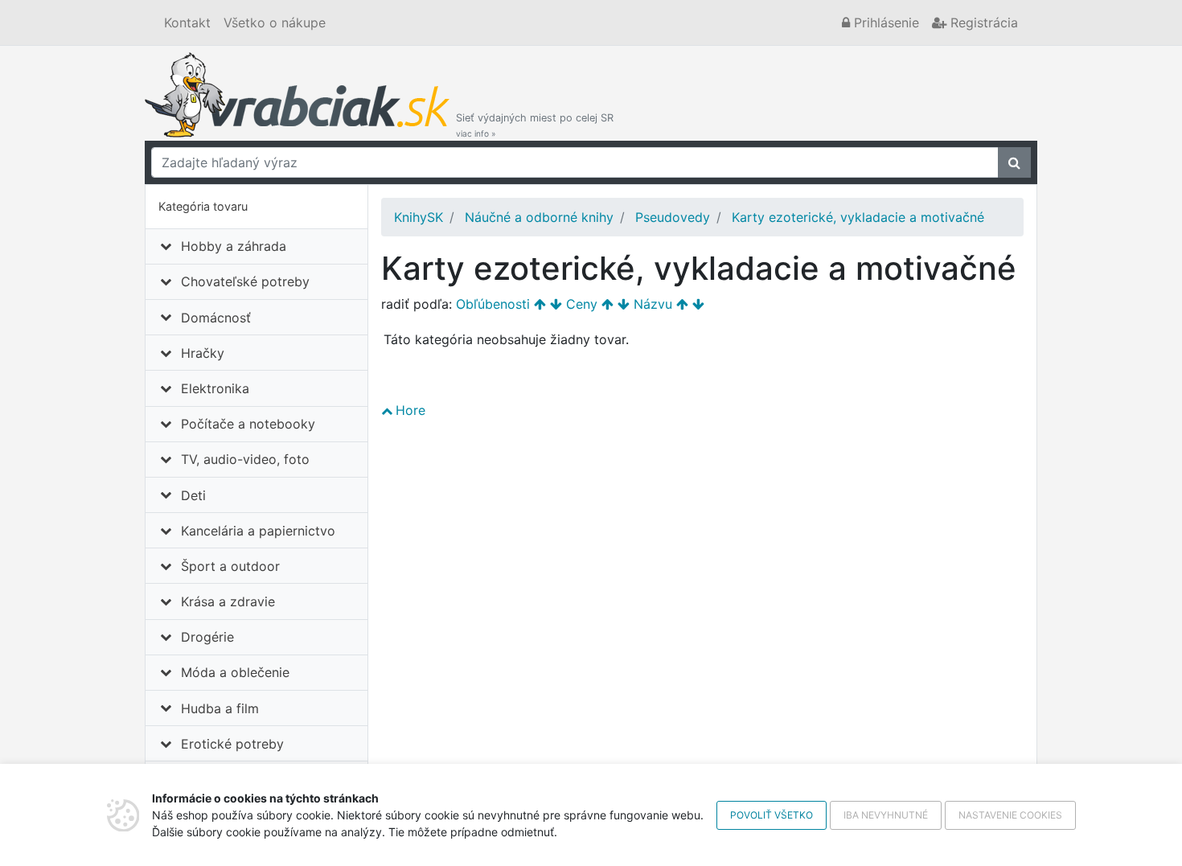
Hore (410, 410)
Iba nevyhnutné (885, 815)
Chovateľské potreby (245, 281)
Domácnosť (216, 318)
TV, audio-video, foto (245, 459)
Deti (193, 495)
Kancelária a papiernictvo (258, 531)
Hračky (202, 353)
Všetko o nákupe (275, 22)
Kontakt (187, 22)
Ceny (581, 304)
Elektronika (215, 388)
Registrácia (982, 22)
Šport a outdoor (230, 566)
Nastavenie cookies (1010, 815)
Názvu (653, 304)
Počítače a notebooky (248, 424)
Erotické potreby (232, 744)
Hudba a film (220, 708)
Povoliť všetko (771, 815)
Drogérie (207, 637)
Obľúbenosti (493, 304)
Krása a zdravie (228, 601)
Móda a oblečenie (235, 672)
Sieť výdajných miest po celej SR (535, 125)
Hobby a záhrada (233, 246)
